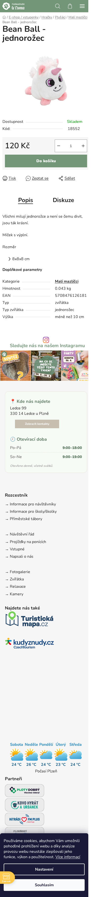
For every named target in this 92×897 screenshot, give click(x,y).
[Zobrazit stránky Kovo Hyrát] (24, 806)
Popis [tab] (25, 200)
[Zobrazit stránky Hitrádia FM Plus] (24, 821)
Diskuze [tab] (63, 200)
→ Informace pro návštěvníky (30, 504)
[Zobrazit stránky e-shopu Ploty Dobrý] (24, 790)
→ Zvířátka (14, 579)
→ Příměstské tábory (23, 519)
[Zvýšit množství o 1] (83, 146)
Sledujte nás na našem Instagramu (47, 345)
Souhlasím (44, 885)
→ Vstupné (15, 549)
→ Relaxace (15, 586)
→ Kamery (14, 594)
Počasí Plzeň (46, 771)
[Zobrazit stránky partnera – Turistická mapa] (29, 620)
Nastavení (44, 869)
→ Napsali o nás (19, 556)
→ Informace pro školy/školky (31, 511)
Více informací (67, 857)
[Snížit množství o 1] (58, 146)
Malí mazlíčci (67, 281)
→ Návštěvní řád (19, 534)
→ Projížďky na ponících (25, 542)
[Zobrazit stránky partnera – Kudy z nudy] (29, 645)
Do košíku (46, 161)
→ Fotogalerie (17, 572)
